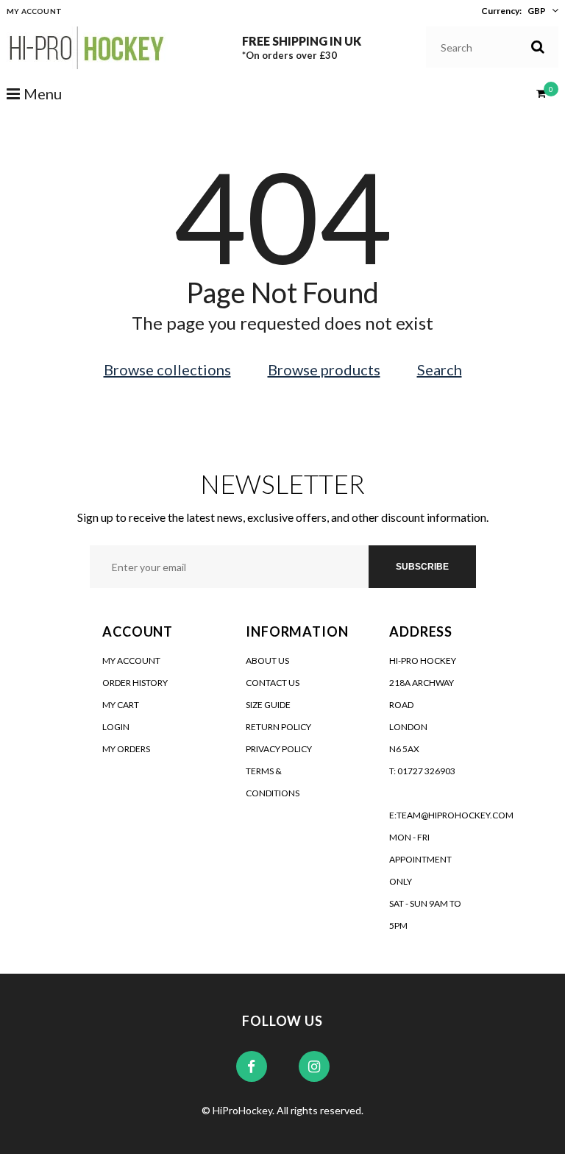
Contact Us (272, 682)
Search (439, 369)
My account (34, 11)
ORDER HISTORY (135, 682)
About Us (267, 660)
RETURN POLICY (278, 726)
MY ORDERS (126, 748)
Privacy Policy (279, 748)
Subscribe (422, 567)
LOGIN (115, 726)
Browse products (324, 369)
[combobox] (492, 47)
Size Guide (268, 704)
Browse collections (167, 369)
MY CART (120, 704)
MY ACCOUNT (131, 660)
